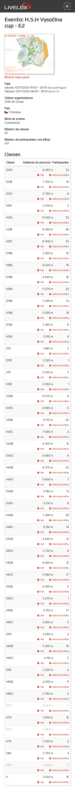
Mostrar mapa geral (17, 77)
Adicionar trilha (60, 175)
